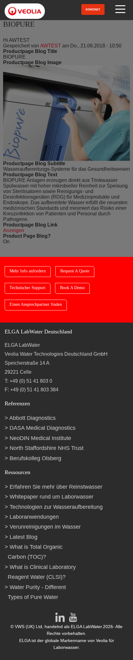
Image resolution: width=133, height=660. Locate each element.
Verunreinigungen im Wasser (45, 527)
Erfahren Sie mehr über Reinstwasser (56, 487)
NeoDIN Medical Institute (40, 438)
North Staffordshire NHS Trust (47, 448)
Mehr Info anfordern (28, 271)
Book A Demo (72, 287)
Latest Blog (23, 537)
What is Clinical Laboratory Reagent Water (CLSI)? (42, 572)
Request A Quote (74, 271)
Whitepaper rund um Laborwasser (51, 497)
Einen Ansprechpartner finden (36, 304)
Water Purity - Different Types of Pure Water (37, 592)
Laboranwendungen (34, 517)
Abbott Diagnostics (32, 418)
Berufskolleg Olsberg (35, 458)
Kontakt (93, 9)
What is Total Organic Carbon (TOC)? (35, 552)
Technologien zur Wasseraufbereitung (56, 507)
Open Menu (121, 9)
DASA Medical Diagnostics (42, 428)
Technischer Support (27, 287)
